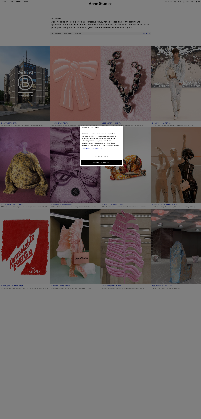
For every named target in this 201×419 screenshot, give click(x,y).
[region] (101, 146)
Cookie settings (101, 156)
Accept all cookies (101, 163)
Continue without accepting (92, 148)
